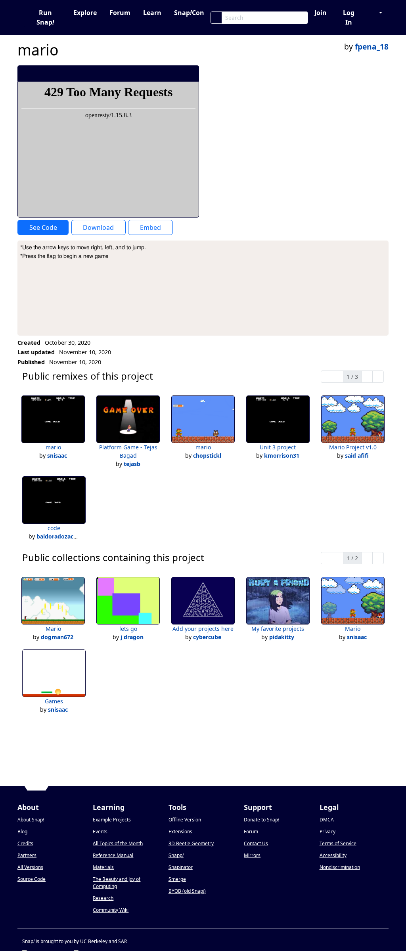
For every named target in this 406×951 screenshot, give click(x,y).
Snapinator (181, 867)
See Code (43, 227)
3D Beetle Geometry (191, 843)
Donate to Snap (261, 819)
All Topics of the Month (118, 843)
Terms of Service (338, 843)
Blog (22, 831)
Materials (103, 867)
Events (100, 831)
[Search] (216, 17)
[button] (376, 13)
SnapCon (189, 12)
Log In (348, 17)
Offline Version (185, 819)
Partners (26, 855)
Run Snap (45, 17)
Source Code (31, 879)
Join (320, 12)
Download (98, 227)
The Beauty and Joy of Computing (116, 883)
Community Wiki (110, 910)
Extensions (180, 831)
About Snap (30, 819)
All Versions (30, 867)
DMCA (327, 819)
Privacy (327, 831)
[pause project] (177, 73)
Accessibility (333, 855)
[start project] (163, 73)
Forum (119, 12)
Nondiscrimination (340, 867)
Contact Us (256, 843)
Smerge (177, 879)
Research (103, 898)
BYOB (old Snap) (187, 891)
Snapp (176, 855)
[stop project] (190, 73)
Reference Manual (113, 855)
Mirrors (252, 855)
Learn (152, 12)
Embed (150, 227)
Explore (85, 12)
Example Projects (112, 819)
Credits (25, 843)
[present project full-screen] (150, 73)
